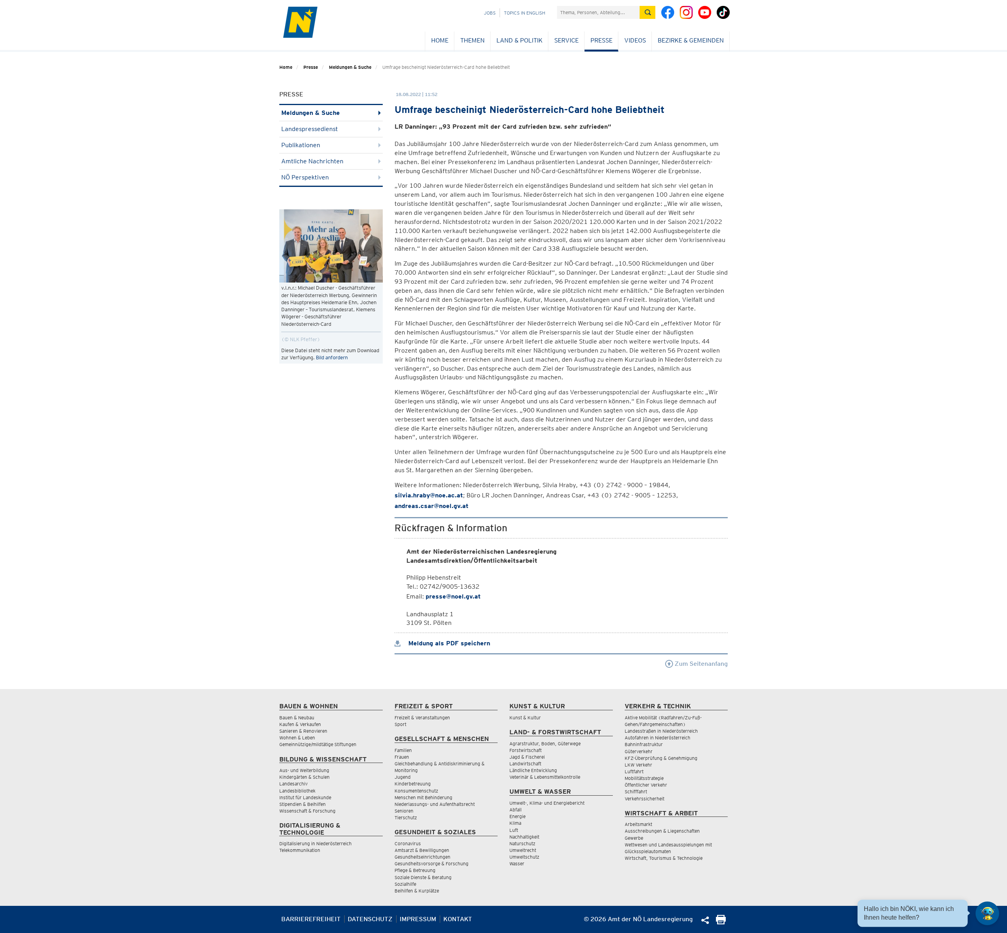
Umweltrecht (522, 850)
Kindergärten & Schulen (304, 777)
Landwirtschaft (525, 764)
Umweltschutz (524, 857)
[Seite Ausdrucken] (721, 922)
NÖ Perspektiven (305, 177)
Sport (400, 724)
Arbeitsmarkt (638, 824)
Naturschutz (522, 843)
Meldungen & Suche (350, 67)
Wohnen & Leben (297, 738)
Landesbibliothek (297, 791)
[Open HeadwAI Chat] (987, 913)
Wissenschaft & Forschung (307, 811)
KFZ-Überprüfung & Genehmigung (661, 758)
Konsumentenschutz (416, 791)
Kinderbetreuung (413, 784)
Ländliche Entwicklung (533, 770)
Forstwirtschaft (525, 750)
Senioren (404, 811)
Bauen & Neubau (296, 718)
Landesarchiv (293, 784)
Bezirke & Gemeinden (691, 40)
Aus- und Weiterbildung (304, 770)
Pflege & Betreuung (415, 870)
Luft (513, 830)
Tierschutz (406, 817)
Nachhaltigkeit (524, 837)
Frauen (402, 757)
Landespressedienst (309, 129)
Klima (515, 823)
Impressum (418, 919)
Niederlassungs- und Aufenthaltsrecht (435, 804)
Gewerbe (634, 838)
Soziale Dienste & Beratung (423, 877)
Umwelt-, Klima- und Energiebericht (547, 803)
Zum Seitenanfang (700, 663)
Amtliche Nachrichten (312, 161)
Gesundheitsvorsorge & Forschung (431, 863)
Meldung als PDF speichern (448, 643)
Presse (601, 40)
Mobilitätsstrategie (644, 778)
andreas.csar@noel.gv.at (431, 506)
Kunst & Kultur (525, 718)
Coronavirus (408, 843)
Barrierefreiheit (311, 919)
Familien (403, 750)
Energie (517, 816)
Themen (472, 40)
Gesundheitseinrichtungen (422, 857)
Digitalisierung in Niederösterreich (315, 843)
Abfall (515, 810)
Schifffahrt (636, 791)
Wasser (516, 863)
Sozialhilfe (405, 884)
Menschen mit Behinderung (423, 797)
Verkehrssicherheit (644, 799)
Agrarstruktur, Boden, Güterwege (545, 743)
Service (566, 40)
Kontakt (457, 919)
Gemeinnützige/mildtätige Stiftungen (317, 744)
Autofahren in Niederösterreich (657, 738)
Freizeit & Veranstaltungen (422, 718)
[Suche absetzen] (647, 12)
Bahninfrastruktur (644, 744)
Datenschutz (370, 919)
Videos (635, 40)
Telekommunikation (299, 850)
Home (439, 40)
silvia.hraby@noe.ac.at (429, 495)
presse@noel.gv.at (453, 596)
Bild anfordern (332, 357)
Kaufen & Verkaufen (300, 724)
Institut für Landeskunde (305, 797)
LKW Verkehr (638, 765)
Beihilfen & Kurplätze (417, 891)
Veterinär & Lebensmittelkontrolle (544, 777)
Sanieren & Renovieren (303, 731)
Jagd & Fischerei (527, 757)
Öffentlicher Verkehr (646, 785)
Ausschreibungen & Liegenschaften (662, 831)
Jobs (490, 13)
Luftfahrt (634, 771)
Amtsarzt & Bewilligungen (422, 850)
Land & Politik (519, 40)
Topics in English (524, 13)
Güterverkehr (639, 751)
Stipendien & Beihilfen (302, 804)
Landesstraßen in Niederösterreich (661, 731)
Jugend (403, 777)
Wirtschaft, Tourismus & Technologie (664, 858)
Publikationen (300, 145)
